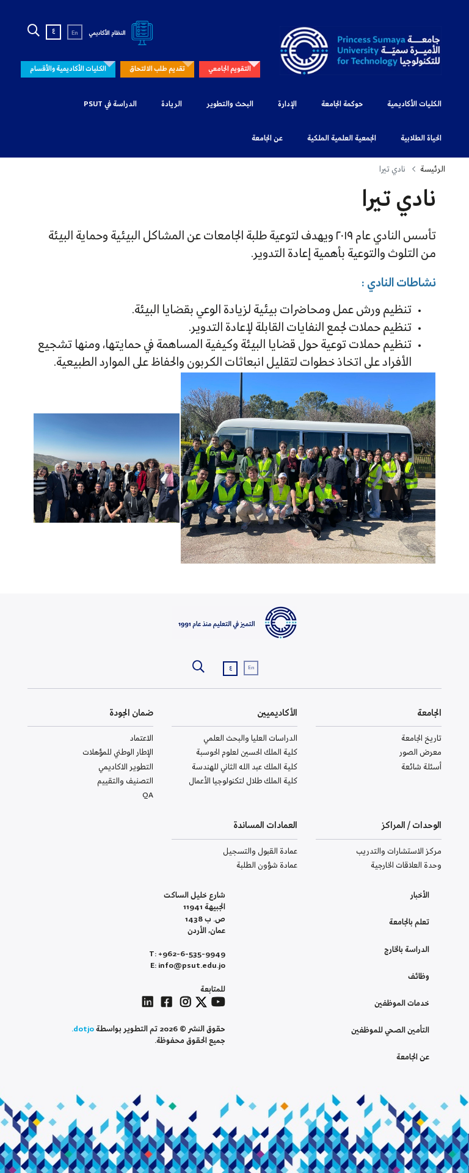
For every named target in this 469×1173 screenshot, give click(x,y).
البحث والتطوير (229, 104)
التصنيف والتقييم (125, 781)
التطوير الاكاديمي (125, 767)
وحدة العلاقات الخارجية (406, 865)
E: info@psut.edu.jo (187, 965)
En (74, 33)
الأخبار (419, 895)
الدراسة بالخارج (406, 950)
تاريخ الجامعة (421, 738)
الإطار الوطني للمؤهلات (117, 752)
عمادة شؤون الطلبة (266, 865)
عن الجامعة (267, 138)
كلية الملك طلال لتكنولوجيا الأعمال (243, 781)
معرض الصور (420, 752)
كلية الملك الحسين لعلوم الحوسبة (246, 752)
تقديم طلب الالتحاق (157, 69)
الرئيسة (432, 169)
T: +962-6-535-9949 (187, 954)
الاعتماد (141, 738)
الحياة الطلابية (421, 138)
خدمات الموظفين (401, 1003)
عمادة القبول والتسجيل (260, 851)
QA (147, 795)
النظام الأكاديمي (108, 33)
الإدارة (287, 104)
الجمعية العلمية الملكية (341, 138)
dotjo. (82, 1029)
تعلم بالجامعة (409, 922)
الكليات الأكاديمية (414, 104)
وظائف (418, 976)
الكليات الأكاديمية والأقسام (68, 69)
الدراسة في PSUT (110, 104)
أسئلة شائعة (421, 767)
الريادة (171, 104)
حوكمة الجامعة (342, 104)
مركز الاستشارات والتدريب (399, 851)
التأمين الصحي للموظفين (390, 1030)
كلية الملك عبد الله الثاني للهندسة (244, 767)
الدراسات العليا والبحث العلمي (250, 738)
